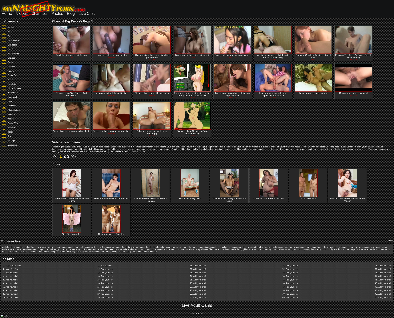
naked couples (16, 249)
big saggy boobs (309, 249)
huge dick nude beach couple (170, 249)
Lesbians (12, 106)
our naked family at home (371, 249)
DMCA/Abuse (197, 313)
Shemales (12, 127)
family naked (277, 247)
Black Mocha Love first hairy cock (192, 55)
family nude (158, 247)
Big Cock (12, 49)
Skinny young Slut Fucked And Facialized (71, 94)
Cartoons (12, 62)
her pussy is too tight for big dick (111, 93)
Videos (22, 13)
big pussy (42, 249)
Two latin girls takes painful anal (71, 55)
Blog (71, 13)
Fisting (11, 71)
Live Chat (87, 13)
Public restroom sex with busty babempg (152, 132)
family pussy (330, 247)
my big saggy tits (106, 247)
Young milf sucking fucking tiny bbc (232, 55)
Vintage (11, 140)
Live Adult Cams (197, 305)
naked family (30, 247)
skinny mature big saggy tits (178, 247)
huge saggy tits (238, 247)
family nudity (111, 251)
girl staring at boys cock (369, 247)
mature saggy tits (350, 249)
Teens (10, 132)
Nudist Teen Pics (13, 265)
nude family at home (258, 249)
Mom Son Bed (12, 269)
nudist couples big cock (72, 247)
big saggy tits (91, 247)
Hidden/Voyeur (14, 88)
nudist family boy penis (70, 251)
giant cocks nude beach (93, 251)
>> (73, 156)
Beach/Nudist (14, 40)
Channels (39, 13)
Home (7, 13)
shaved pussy (125, 251)
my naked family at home (258, 247)
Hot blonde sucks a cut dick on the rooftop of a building (273, 56)
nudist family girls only (145, 249)
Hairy (10, 79)
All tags (389, 241)
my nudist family (45, 247)
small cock (225, 247)
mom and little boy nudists (145, 251)
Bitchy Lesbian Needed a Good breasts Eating (192, 132)
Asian (10, 36)
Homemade (13, 92)
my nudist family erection (329, 249)
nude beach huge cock (17, 251)
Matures (11, 114)
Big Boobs (12, 45)
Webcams (12, 145)
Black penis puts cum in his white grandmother (152, 56)
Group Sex (13, 75)
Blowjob (11, 58)
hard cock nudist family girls (234, 249)
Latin (10, 101)
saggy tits (18, 247)
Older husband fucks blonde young (152, 93)
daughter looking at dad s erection (102, 249)
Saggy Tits (13, 123)
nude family (7, 247)
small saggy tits (55, 249)
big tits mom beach (277, 249)
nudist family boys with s (127, 247)
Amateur (12, 27)
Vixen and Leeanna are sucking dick (111, 131)
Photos (57, 13)
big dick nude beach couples (205, 247)
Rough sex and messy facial (353, 93)
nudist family (146, 247)
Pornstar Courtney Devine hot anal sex (313, 56)
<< (55, 156)
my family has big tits (347, 247)
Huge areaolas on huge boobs (112, 55)
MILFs (11, 119)
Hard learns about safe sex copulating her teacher (272, 94)
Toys (10, 136)
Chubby (11, 66)
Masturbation (14, 110)
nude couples (30, 249)
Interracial (12, 97)
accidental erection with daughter (43, 251)
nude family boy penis (294, 247)
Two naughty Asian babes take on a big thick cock (232, 94)
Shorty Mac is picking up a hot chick (71, 131)
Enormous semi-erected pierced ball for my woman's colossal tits (192, 94)
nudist (57, 247)
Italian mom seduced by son (313, 93)
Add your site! (12, 273)
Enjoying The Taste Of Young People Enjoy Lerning (353, 56)
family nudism (294, 249)
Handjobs (12, 84)
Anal (10, 32)
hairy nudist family (314, 247)
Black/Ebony (13, 53)
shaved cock (190, 249)
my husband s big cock (74, 249)
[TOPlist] (5, 316)
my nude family (126, 249)
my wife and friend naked (209, 249)
